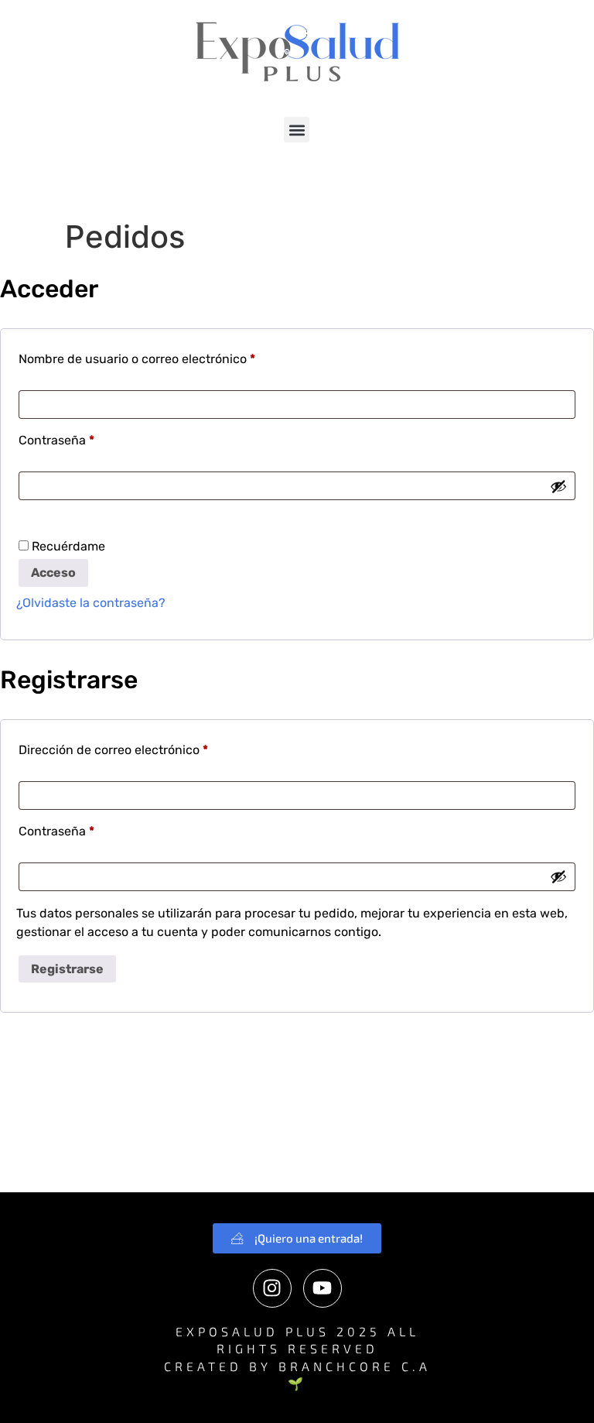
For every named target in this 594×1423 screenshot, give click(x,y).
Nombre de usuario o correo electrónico (168, 356)
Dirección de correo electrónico (145, 747)
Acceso (53, 572)
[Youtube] (322, 1288)
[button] (296, 129)
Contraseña (88, 437)
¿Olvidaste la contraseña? (91, 602)
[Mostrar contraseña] (558, 486)
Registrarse (67, 969)
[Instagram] (272, 1288)
